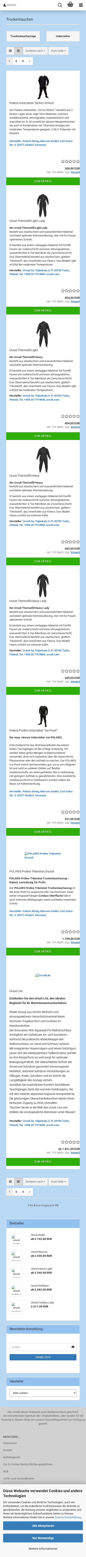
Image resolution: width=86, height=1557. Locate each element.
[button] (10, 51)
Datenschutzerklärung (68, 1517)
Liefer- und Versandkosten (18, 1478)
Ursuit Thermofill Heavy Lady (28, 601)
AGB (5, 1471)
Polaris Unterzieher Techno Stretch (31, 103)
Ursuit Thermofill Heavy (24, 475)
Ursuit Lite (16, 991)
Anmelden (43, 1357)
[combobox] (35, 51)
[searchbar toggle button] (60, 5)
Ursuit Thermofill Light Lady (27, 220)
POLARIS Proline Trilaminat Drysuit (31, 871)
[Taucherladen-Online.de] (8, 5)
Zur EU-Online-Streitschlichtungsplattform (27, 1464)
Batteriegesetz (11, 1457)
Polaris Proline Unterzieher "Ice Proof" (33, 730)
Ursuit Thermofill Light (23, 350)
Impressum (10, 1443)
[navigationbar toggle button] (81, 5)
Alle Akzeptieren (43, 1525)
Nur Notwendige (43, 1538)
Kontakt (7, 1450)
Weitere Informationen (43, 1548)
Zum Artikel (43, 181)
